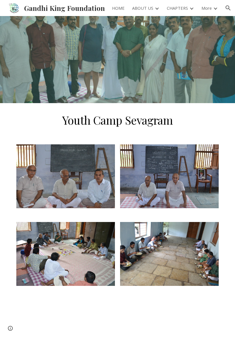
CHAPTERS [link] (177, 8)
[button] (228, 8)
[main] (117, 120)
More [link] (206, 8)
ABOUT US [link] (142, 8)
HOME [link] (118, 8)
